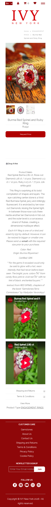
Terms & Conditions (27, 447)
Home (26, 31)
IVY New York (27, 499)
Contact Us (27, 438)
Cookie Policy (27, 456)
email (25, 241)
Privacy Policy (27, 451)
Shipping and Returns (27, 442)
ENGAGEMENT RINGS (32, 407)
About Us (27, 434)
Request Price (25, 134)
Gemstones (27, 429)
